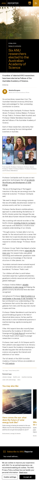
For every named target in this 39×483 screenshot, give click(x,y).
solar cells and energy (9, 379)
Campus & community (14, 46)
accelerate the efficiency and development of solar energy (18, 182)
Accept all (27, 477)
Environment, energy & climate (11, 433)
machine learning (27, 377)
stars (18, 379)
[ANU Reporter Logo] (10, 3)
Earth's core (16, 377)
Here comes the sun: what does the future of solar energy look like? (14, 420)
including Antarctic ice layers (24, 223)
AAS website (9, 363)
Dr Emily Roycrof (18, 333)
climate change (7, 377)
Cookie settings (10, 477)
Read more (23, 472)
